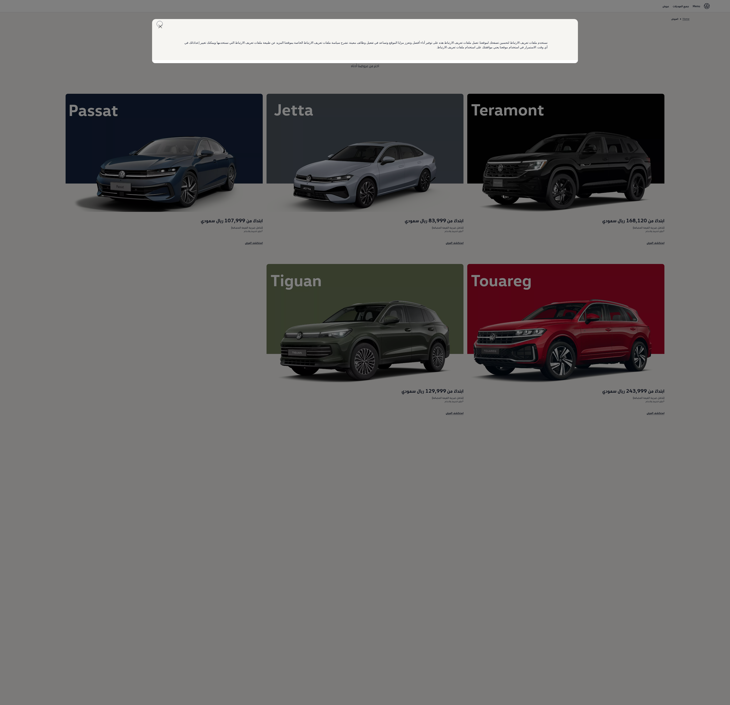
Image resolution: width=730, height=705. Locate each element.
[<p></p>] (160, 24)
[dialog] (365, 352)
